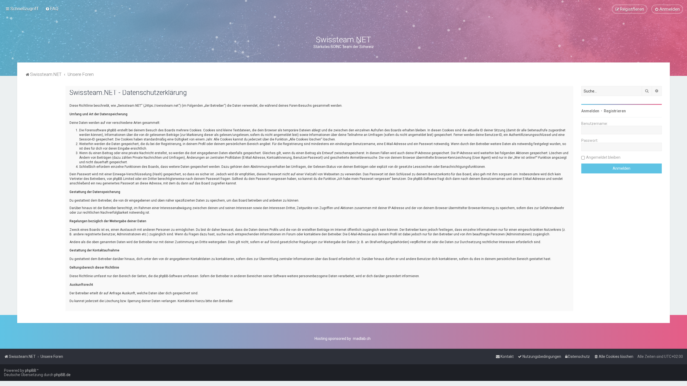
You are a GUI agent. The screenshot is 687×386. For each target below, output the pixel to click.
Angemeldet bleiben (603, 157)
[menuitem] (52, 9)
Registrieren (615, 111)
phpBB (30, 370)
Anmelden (590, 111)
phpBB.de (62, 375)
